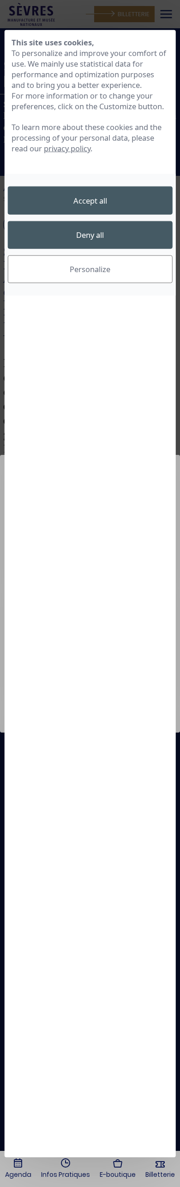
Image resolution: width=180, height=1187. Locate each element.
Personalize (90, 269)
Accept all (90, 200)
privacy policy (67, 148)
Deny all (90, 235)
